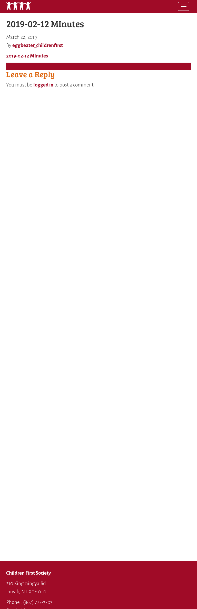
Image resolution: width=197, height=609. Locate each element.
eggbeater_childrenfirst (37, 45)
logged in (43, 85)
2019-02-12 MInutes (27, 56)
